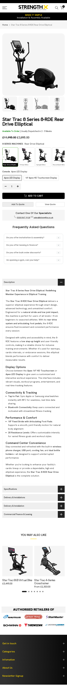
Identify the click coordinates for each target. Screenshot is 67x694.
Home (5, 25)
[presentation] (3, 157)
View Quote (50, 204)
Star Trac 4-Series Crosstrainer (44, 581)
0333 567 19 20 (23, 217)
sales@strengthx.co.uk (43, 217)
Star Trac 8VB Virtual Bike (17, 580)
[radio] (10, 157)
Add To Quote (18, 204)
